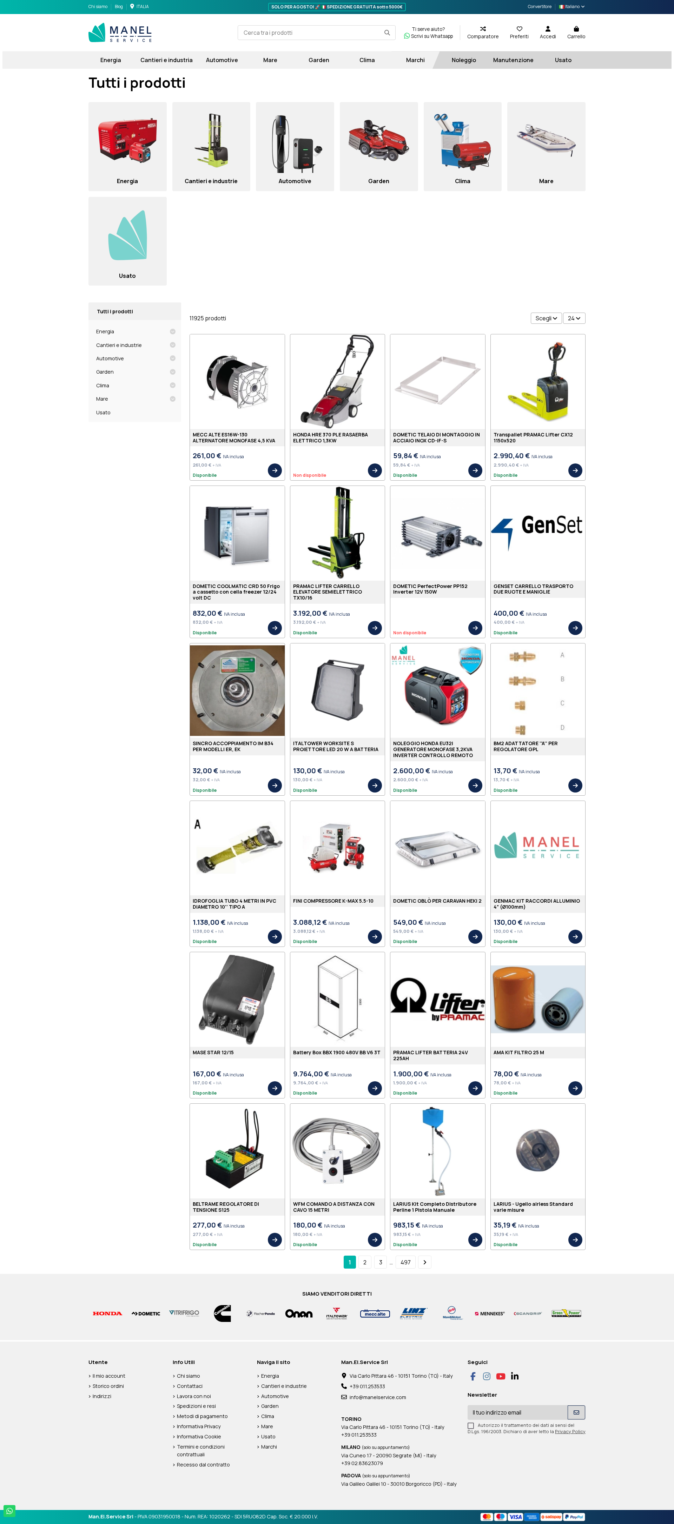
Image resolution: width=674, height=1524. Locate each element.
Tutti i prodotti (115, 311)
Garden (105, 371)
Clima (102, 385)
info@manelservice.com (378, 1397)
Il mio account (109, 1375)
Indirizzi (102, 1396)
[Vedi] (275, 470)
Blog (119, 6)
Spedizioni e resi (196, 1406)
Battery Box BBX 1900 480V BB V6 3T (337, 1052)
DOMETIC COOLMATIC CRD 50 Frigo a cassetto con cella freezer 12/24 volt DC (236, 592)
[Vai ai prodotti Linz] (413, 1313)
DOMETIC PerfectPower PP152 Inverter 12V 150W (430, 589)
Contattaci (190, 1386)
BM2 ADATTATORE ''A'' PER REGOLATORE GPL (526, 746)
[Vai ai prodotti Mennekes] (490, 1313)
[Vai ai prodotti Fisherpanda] (261, 1313)
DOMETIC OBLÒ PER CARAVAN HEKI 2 (437, 900)
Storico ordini (108, 1386)
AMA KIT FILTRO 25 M (519, 1052)
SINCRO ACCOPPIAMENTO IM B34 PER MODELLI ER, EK (233, 746)
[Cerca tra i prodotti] (387, 32)
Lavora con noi (194, 1396)
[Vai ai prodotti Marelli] (452, 1313)
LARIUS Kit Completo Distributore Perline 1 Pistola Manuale (434, 1207)
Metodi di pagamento (202, 1416)
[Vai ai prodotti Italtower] (337, 1313)
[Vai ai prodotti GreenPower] (566, 1313)
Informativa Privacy (199, 1426)
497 (406, 1262)
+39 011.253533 (367, 1386)
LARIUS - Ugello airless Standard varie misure (533, 1207)
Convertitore (539, 6)
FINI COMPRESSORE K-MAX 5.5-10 (333, 900)
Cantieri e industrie (119, 345)
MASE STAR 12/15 (213, 1052)
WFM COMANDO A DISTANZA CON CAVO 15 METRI (334, 1207)
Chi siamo (98, 6)
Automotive (110, 358)
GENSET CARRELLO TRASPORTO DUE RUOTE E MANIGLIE (533, 589)
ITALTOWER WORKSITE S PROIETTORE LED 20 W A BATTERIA (335, 746)
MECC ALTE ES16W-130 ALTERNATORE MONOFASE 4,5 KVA (234, 437)
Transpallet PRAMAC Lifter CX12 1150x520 (533, 437)
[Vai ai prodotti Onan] (299, 1313)
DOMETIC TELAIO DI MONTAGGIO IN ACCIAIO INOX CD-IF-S (436, 437)
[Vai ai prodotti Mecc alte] (375, 1313)
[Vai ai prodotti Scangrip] (528, 1313)
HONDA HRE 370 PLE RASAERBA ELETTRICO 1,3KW (330, 437)
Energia (105, 331)
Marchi (269, 1446)
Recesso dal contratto (203, 1464)
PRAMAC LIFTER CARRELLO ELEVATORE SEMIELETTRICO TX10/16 (327, 592)
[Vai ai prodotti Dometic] (146, 1313)
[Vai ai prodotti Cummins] (222, 1313)
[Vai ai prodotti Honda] (108, 1313)
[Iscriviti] (576, 1412)
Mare (102, 398)
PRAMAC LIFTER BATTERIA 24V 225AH (430, 1055)
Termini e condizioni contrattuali (201, 1450)
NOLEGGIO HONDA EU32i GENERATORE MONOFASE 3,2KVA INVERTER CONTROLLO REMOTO (433, 749)
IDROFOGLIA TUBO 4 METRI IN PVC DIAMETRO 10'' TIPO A (234, 903)
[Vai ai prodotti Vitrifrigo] (184, 1313)
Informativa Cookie (199, 1436)
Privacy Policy (570, 1431)
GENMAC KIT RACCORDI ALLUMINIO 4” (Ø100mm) (537, 903)
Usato (103, 412)
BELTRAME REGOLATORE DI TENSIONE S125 (226, 1207)
